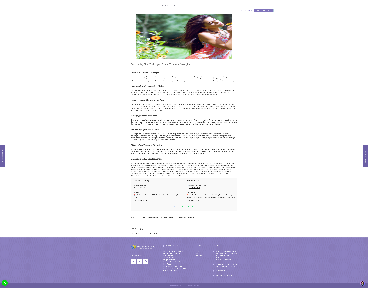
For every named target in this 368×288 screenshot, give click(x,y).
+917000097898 (221, 271)
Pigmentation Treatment (157, 217)
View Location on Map (140, 200)
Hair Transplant (168, 255)
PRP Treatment (168, 264)
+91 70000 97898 (194, 188)
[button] (5, 283)
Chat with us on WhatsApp (186, 207)
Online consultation (365, 156)
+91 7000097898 (245, 10)
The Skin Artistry (184, 171)
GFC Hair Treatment (170, 270)
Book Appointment (263, 10)
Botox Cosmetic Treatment (172, 266)
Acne (135, 217)
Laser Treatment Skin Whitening (174, 262)
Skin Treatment (191, 217)
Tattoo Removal (168, 257)
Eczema (142, 217)
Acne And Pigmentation (171, 253)
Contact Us (198, 255)
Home (197, 251)
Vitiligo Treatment (169, 260)
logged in (143, 233)
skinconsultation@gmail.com (197, 185)
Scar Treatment (176, 217)
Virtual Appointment (2, 156)
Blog (196, 253)
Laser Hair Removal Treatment (173, 251)
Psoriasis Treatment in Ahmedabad (175, 268)
